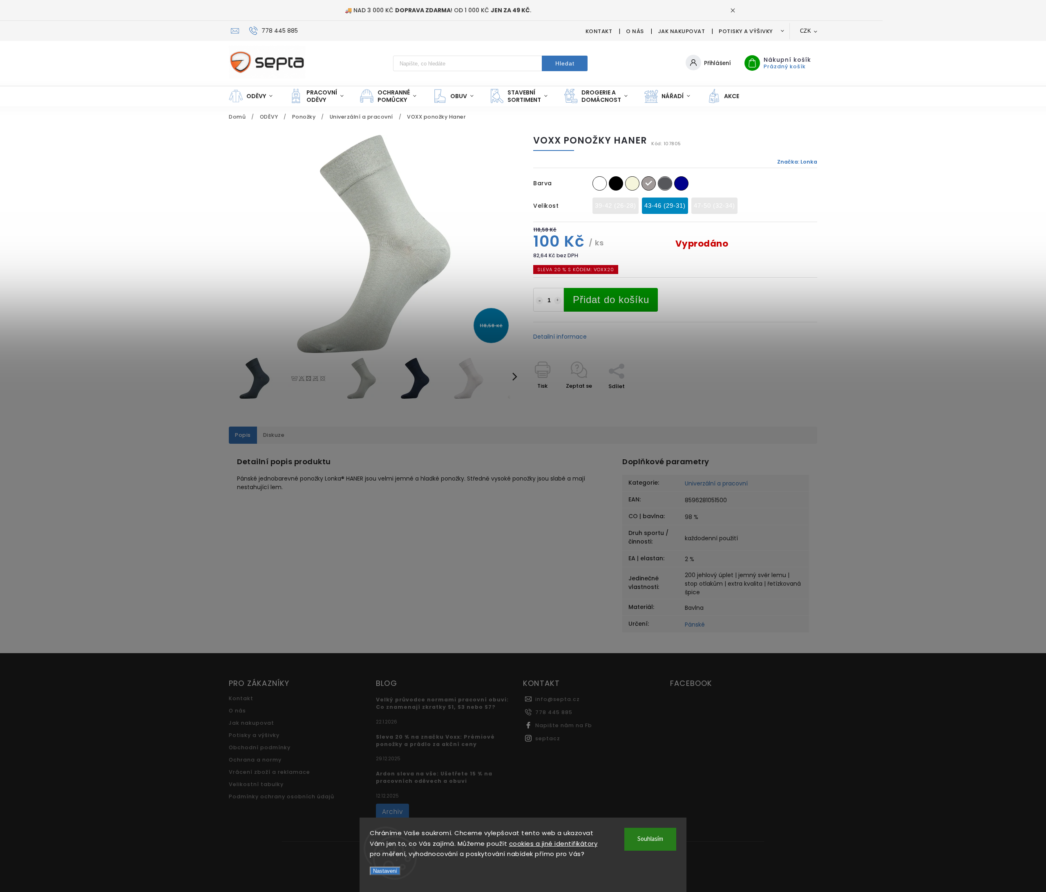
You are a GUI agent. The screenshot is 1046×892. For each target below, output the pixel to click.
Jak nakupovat (681, 31)
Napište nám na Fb (563, 725)
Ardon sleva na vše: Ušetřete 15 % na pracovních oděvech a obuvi (434, 777)
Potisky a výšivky (746, 31)
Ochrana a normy (255, 759)
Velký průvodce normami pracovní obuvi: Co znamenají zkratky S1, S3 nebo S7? (442, 703)
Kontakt (599, 31)
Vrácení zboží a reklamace (269, 771)
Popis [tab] (243, 434)
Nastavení (385, 871)
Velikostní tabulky (256, 784)
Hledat (564, 63)
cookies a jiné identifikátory (553, 843)
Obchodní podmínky (260, 747)
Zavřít (790, 400)
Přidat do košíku (611, 299)
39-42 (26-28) (615, 205)
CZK (805, 31)
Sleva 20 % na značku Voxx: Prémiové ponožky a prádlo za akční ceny (435, 740)
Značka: (797, 161)
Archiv (392, 811)
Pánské (695, 624)
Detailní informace (560, 337)
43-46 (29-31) (665, 205)
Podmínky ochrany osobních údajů (281, 796)
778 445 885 (553, 712)
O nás (635, 31)
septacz (547, 738)
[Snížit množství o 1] (539, 300)
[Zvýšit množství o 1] (557, 300)
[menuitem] (255, 96)
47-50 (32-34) (714, 205)
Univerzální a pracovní (716, 483)
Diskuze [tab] (274, 434)
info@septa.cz (557, 699)
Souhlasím (650, 839)
